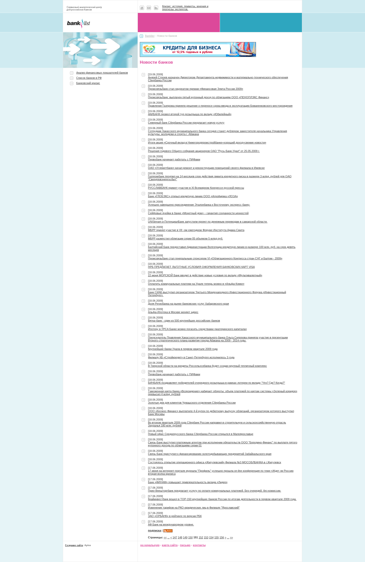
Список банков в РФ (89, 77)
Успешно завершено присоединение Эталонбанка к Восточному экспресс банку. (199, 204)
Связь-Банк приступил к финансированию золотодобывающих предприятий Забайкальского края (209, 453)
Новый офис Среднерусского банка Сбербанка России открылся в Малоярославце (200, 433)
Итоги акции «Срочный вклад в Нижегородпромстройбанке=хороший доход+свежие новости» (207, 142)
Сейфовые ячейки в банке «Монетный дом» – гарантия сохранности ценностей (198, 213)
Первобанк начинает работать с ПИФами (174, 159)
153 (206, 537)
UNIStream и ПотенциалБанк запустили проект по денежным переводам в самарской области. (207, 221)
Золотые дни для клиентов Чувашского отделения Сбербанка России (192, 402)
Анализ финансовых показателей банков (102, 72)
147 (175, 537)
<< (165, 537)
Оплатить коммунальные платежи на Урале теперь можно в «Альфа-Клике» (196, 283)
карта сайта (170, 545)
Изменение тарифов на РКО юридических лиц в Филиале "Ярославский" (194, 507)
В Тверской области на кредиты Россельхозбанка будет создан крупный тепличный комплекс (207, 365)
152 (201, 537)
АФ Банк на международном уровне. (171, 524)
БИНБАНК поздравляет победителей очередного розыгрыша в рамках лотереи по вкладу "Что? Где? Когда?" (216, 382)
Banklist (149, 35)
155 (216, 537)
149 (185, 537)
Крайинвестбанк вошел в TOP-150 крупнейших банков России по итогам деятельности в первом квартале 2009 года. (222, 499)
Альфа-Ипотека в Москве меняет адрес (173, 312)
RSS (169, 530)
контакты (199, 545)
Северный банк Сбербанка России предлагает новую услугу (186, 122)
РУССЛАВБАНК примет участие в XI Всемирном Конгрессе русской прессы (196, 187)
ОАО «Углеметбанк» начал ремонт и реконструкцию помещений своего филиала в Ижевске (206, 167)
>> (231, 537)
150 (190, 537)
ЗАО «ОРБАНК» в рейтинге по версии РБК (175, 516)
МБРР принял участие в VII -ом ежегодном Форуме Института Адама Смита (196, 230)
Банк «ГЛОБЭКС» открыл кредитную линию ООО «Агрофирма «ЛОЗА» (193, 196)
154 (211, 537)
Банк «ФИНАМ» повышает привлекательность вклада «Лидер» (187, 482)
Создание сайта (74, 545)
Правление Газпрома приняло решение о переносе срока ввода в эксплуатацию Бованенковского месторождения (220, 105)
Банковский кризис (88, 83)
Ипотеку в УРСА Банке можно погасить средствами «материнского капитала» (197, 329)
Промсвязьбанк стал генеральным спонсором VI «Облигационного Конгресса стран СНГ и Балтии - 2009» (215, 258)
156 (221, 537)
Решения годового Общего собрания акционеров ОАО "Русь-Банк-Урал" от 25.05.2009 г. (204, 150)
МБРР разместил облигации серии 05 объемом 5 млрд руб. (185, 238)
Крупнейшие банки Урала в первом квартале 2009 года (183, 348)
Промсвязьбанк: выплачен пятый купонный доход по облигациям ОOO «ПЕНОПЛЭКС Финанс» (208, 97)
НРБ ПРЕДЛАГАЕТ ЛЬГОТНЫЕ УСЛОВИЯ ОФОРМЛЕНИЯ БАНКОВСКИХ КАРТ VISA (201, 266)
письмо (185, 545)
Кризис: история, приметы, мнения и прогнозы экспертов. (185, 8)
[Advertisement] (100, 130)
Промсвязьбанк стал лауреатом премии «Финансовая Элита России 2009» (195, 88)
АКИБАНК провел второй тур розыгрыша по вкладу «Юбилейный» (189, 114)
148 (180, 537)
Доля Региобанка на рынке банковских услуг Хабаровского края (188, 303)
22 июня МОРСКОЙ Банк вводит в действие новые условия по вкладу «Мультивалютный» (205, 275)
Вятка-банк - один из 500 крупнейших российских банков (184, 320)
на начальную (149, 545)
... (168, 537)
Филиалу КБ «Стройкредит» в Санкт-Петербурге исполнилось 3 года (191, 357)
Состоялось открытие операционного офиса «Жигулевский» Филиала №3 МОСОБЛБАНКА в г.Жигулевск (214, 462)
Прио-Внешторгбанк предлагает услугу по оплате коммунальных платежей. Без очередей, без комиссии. (214, 490)
